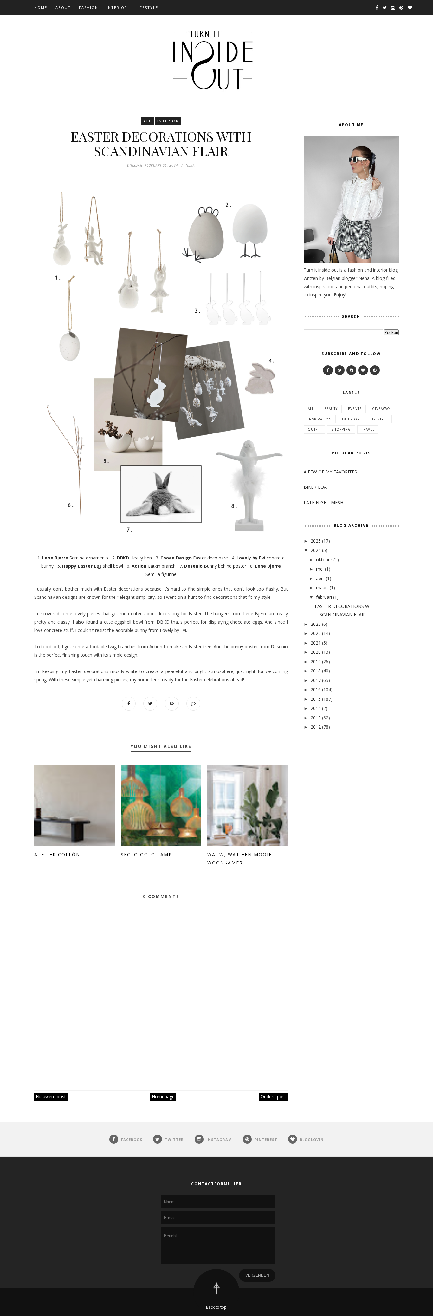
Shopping (341, 429)
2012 (316, 727)
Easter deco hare (194, 558)
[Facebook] (328, 370)
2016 (316, 689)
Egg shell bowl (92, 566)
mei (320, 569)
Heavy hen (134, 558)
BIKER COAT (317, 487)
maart (322, 588)
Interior (117, 7)
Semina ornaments (75, 558)
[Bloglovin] (363, 370)
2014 (316, 708)
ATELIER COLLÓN (57, 854)
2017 (316, 680)
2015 (316, 699)
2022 (316, 633)
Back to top (216, 1307)
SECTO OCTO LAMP (146, 854)
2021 (316, 643)
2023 (316, 624)
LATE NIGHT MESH (323, 502)
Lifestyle (147, 7)
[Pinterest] (375, 370)
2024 (316, 550)
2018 (316, 671)
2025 (316, 541)
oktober (324, 560)
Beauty (331, 409)
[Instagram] (351, 370)
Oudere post (273, 1097)
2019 (316, 661)
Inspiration (320, 419)
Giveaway (381, 409)
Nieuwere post (51, 1097)
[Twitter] (340, 370)
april (320, 578)
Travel (367, 429)
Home (40, 7)
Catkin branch (154, 566)
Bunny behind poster (215, 566)
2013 (316, 718)
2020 (316, 652)
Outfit (314, 429)
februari (324, 597)
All (147, 121)
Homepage (163, 1097)
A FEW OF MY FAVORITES (330, 472)
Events (355, 409)
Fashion (88, 7)
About (63, 7)
